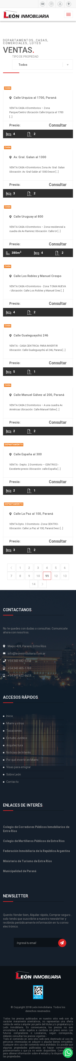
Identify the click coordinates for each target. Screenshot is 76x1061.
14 (33, 584)
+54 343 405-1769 (19, 668)
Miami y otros (15, 723)
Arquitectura (14, 745)
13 (65, 576)
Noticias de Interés (18, 752)
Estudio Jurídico (16, 738)
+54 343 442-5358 (19, 660)
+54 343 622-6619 (19, 675)
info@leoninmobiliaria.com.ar (26, 653)
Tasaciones (14, 730)
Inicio (9, 716)
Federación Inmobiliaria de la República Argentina (36, 851)
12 (56, 576)
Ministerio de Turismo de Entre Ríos (27, 861)
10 (38, 576)
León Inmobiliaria (42, 1007)
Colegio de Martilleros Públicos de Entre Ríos (34, 841)
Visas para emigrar (18, 767)
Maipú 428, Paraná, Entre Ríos (27, 646)
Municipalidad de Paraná (19, 871)
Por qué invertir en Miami (22, 759)
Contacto (12, 781)
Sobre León (13, 774)
